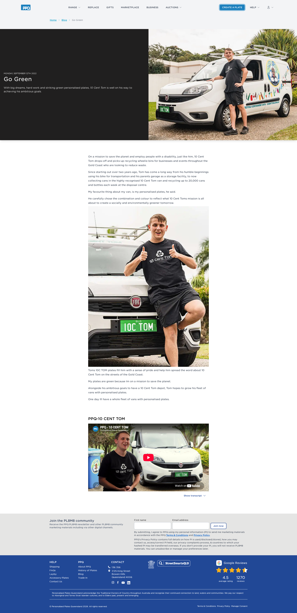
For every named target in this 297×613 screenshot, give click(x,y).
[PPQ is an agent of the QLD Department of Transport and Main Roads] (151, 564)
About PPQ (84, 566)
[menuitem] (74, 7)
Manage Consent (239, 606)
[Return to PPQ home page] (25, 7)
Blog (64, 20)
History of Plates (87, 570)
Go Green (77, 20)
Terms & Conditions (177, 535)
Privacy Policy (202, 535)
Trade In (82, 577)
